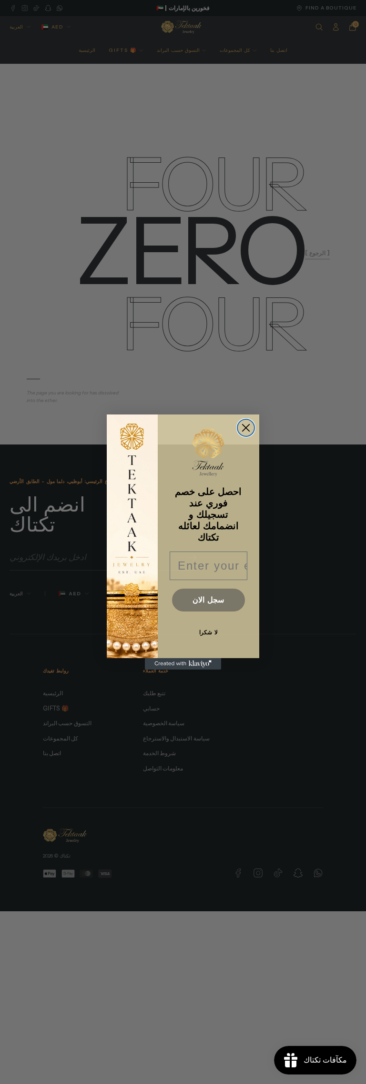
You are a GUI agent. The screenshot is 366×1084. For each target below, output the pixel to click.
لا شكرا (208, 632)
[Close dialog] (245, 427)
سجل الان (208, 600)
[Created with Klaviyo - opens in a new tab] (183, 664)
